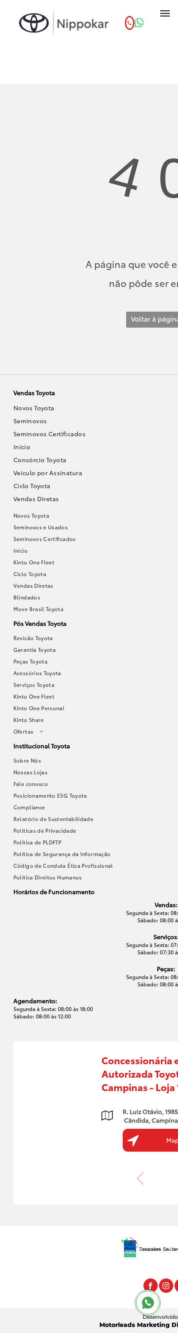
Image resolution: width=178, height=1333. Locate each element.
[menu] (165, 13)
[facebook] (150, 1286)
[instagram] (166, 1286)
